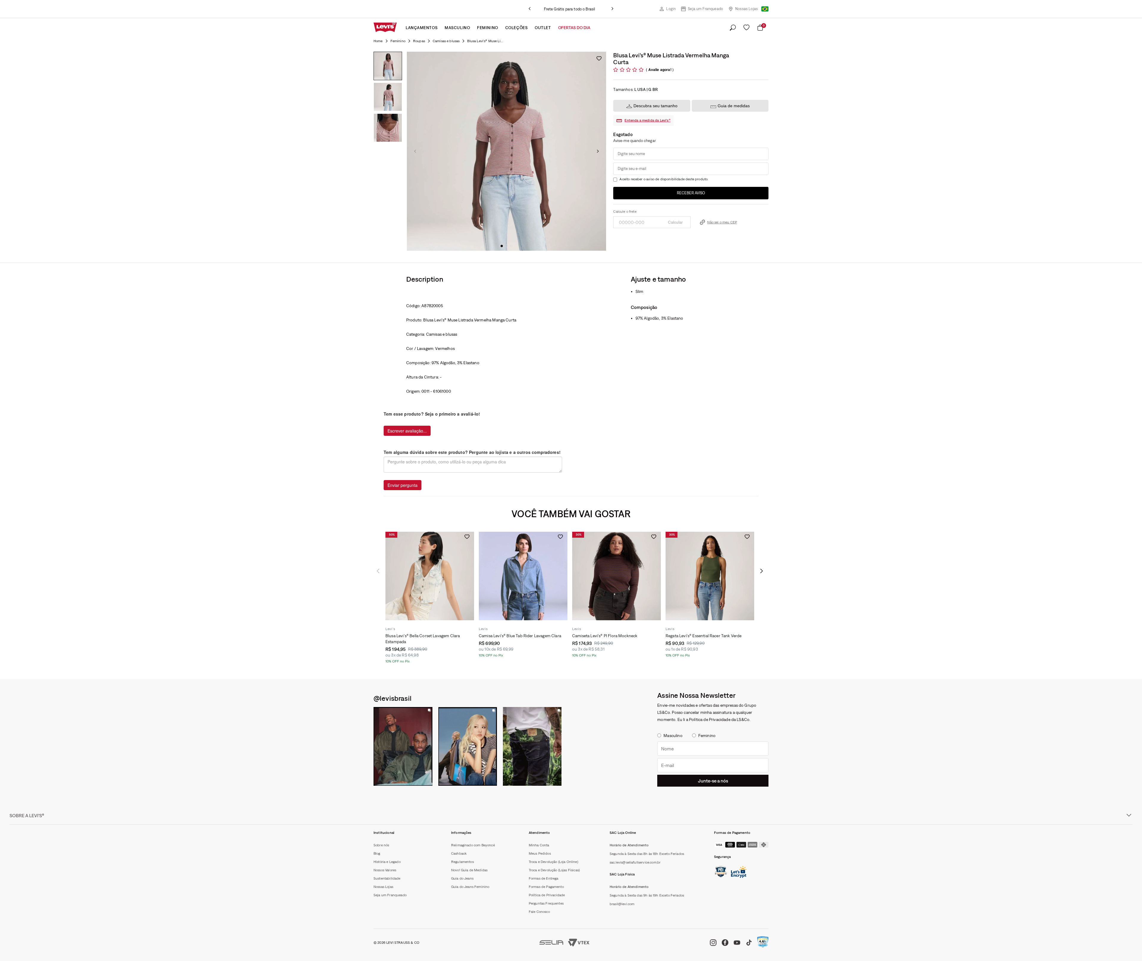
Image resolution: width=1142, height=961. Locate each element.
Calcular (675, 222)
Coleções (516, 27)
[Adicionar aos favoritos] (599, 58)
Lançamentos (421, 27)
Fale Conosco (539, 912)
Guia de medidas (734, 105)
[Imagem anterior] (415, 151)
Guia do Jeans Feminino (470, 887)
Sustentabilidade (387, 878)
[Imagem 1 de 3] (388, 66)
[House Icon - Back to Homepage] (378, 41)
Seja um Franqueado (705, 9)
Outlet (543, 27)
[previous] (529, 9)
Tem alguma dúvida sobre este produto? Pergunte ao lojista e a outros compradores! (472, 452)
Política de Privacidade (547, 895)
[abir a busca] (733, 28)
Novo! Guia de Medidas (469, 870)
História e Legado (387, 862)
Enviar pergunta (403, 485)
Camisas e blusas (446, 41)
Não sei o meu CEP (722, 222)
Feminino (487, 27)
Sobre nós (381, 845)
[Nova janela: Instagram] (403, 746)
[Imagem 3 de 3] (388, 127)
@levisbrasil (393, 698)
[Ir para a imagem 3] (511, 246)
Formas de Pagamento (546, 887)
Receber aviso (691, 193)
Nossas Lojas (746, 9)
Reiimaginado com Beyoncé (473, 845)
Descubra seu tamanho (655, 105)
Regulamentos (462, 862)
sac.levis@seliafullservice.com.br (635, 862)
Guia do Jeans (462, 878)
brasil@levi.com (622, 904)
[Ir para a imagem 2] (506, 246)
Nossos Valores (385, 870)
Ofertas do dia (574, 27)
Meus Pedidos (540, 853)
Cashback (459, 853)
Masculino (457, 27)
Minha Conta (539, 845)
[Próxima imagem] (598, 151)
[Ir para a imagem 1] (502, 246)
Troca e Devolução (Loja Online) (553, 862)
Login (671, 9)
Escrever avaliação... (407, 431)
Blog (377, 853)
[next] (612, 9)
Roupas (419, 41)
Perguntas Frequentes (546, 903)
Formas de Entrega (544, 878)
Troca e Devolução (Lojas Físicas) (554, 870)
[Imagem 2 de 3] (388, 97)
